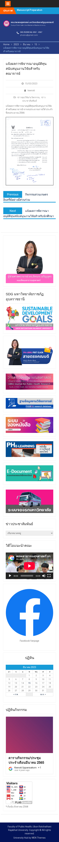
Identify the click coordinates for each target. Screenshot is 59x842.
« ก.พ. (15, 694)
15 (29, 683)
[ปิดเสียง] (43, 575)
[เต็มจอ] (49, 575)
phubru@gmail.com (29, 35)
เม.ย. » (43, 694)
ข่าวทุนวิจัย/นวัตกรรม (28, 97)
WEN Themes (39, 837)
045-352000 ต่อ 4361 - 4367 (31, 32)
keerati (31, 90)
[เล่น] (10, 575)
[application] (29, 565)
